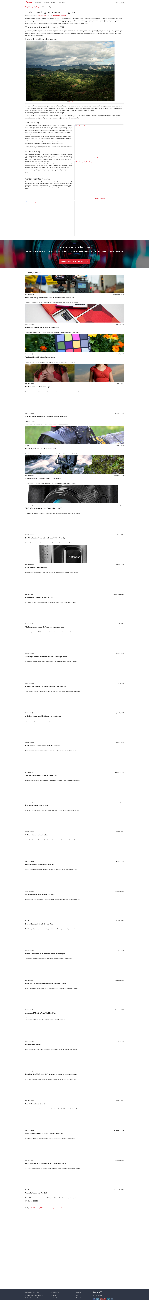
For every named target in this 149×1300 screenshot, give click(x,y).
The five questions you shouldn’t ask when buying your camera (45, 627)
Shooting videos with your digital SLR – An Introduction (43, 478)
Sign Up (122, 2)
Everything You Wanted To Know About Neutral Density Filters (45, 983)
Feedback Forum (55, 1298)
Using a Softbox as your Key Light (36, 1193)
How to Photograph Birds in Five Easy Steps (39, 924)
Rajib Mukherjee (42, 15)
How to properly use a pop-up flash (36, 805)
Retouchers (38, 2)
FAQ (77, 1295)
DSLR (41, 1208)
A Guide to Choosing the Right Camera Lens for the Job (43, 716)
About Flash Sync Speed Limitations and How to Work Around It (45, 1163)
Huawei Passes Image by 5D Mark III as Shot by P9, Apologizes (45, 954)
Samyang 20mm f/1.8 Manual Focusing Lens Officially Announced (46, 416)
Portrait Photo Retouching (32, 1298)
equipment (45, 1208)
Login (116, 2)
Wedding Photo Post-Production (34, 1295)
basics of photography (35, 1208)
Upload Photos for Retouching (74, 261)
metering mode (58, 1208)
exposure (50, 1208)
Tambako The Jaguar (99, 198)
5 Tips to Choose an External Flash (36, 567)
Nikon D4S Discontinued (33, 1044)
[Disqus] (74, 1230)
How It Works (61, 2)
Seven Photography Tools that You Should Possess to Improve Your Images (49, 298)
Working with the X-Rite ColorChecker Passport (40, 357)
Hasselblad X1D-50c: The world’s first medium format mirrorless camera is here (51, 1074)
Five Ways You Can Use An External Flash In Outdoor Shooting (45, 538)
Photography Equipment (35, 7)
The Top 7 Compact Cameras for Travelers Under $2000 (43, 508)
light (54, 1208)
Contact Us (54, 1295)
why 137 (71, 101)
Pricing (53, 2)
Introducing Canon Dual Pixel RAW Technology (40, 894)
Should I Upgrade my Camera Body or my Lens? (40, 449)
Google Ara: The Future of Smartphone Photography (42, 327)
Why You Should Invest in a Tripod (36, 1104)
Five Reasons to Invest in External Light (37, 387)
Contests (46, 2)
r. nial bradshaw (100, 158)
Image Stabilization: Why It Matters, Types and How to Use (44, 1133)
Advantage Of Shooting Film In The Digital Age (40, 1013)
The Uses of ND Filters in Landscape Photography (41, 775)
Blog (26, 7)
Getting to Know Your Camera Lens (36, 835)
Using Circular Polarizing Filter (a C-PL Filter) (39, 597)
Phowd (28, 2)
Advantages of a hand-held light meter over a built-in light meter (46, 657)
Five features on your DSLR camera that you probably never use (45, 686)
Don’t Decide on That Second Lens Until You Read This (42, 746)
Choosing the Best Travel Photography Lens (39, 864)
